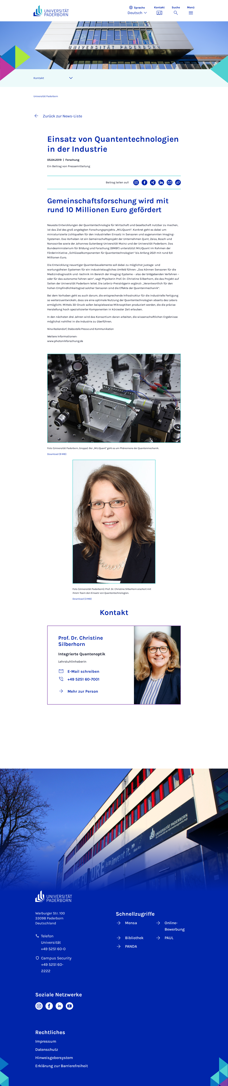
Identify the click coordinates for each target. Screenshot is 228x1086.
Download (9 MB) (56, 454)
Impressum (45, 1041)
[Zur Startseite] (51, 10)
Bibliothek (134, 938)
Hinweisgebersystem (54, 1057)
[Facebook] (49, 1005)
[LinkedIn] (59, 1005)
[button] (139, 10)
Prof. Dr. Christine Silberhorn (80, 641)
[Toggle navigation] (71, 78)
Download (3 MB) (82, 598)
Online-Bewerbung (175, 926)
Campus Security (56, 958)
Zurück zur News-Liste (62, 116)
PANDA (131, 946)
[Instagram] (39, 1005)
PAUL (169, 938)
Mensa (131, 923)
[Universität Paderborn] (53, 896)
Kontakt (38, 78)
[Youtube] (69, 1005)
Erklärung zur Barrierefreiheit (61, 1066)
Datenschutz (46, 1049)
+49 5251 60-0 (53, 949)
